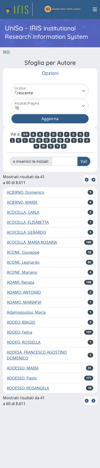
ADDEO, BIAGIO (21, 322)
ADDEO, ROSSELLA (24, 342)
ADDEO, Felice (19, 332)
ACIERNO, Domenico (25, 192)
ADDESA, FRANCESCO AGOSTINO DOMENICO (37, 355)
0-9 (25, 134)
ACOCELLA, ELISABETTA (28, 222)
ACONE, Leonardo (23, 262)
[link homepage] (18, 9)
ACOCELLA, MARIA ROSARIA (32, 242)
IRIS (6, 52)
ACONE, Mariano (22, 272)
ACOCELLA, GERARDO (26, 232)
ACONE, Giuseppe (23, 252)
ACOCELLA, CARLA (23, 212)
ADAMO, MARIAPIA (24, 302)
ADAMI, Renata (20, 282)
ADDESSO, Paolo (22, 378)
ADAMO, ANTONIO (24, 292)
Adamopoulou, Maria (26, 312)
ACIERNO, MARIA (22, 202)
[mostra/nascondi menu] (95, 9)
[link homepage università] (62, 9)
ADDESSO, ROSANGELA (28, 388)
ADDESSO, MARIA (23, 368)
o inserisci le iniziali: (31, 161)
